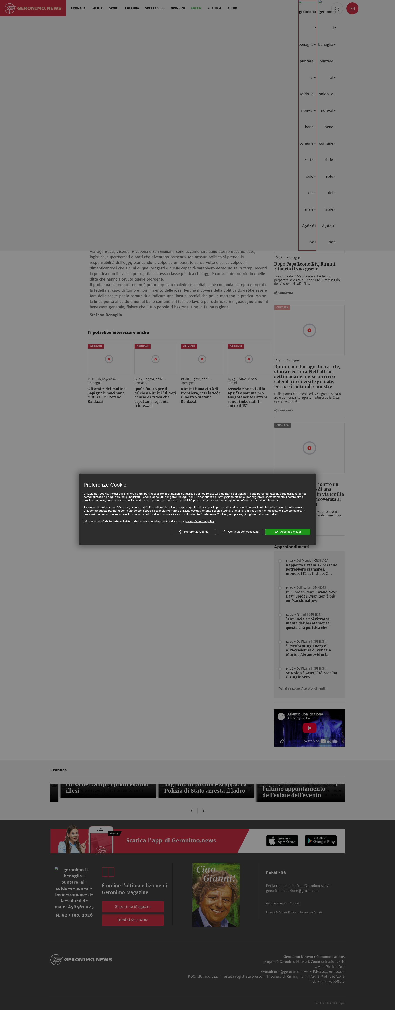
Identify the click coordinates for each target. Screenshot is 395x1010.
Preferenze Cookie (195, 531)
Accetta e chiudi (290, 531)
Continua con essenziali (243, 531)
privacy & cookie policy (199, 521)
